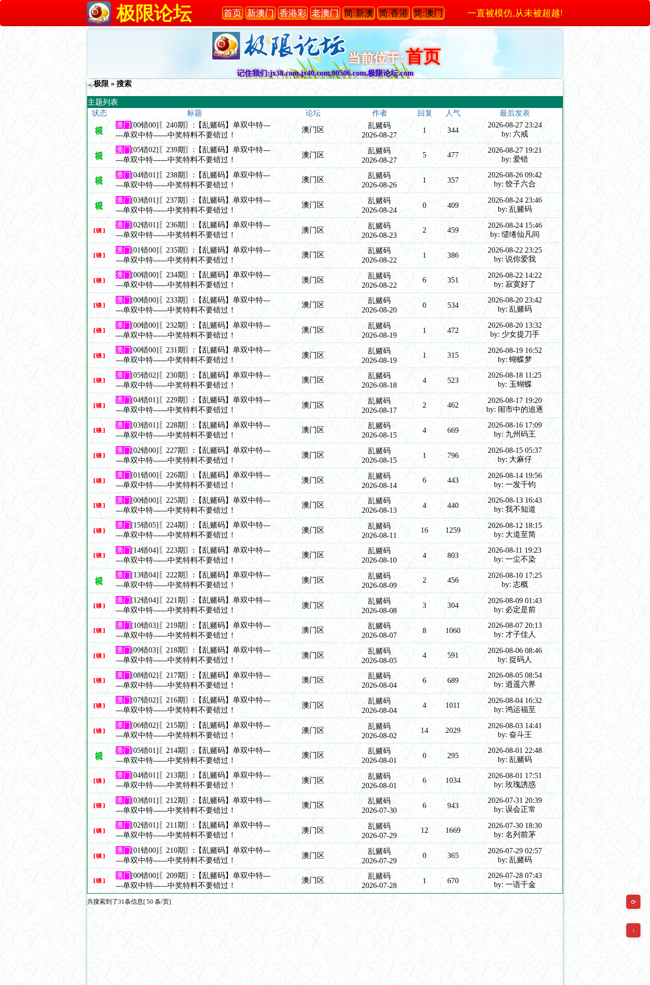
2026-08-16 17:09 (515, 425)
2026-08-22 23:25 (515, 250)
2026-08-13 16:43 (515, 500)
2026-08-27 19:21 (515, 150)
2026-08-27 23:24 (515, 125)
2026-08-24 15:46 (515, 225)
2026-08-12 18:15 (515, 525)
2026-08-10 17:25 (515, 575)
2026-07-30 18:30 (515, 825)
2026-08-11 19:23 (515, 550)
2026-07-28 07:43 (515, 875)
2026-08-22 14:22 (515, 275)
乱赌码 (379, 125)
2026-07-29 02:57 (515, 851)
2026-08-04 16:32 (515, 700)
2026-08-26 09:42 (515, 175)
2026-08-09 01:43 (515, 600)
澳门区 (313, 130)
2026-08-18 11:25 (515, 375)
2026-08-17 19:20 (515, 400)
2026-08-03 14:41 (515, 726)
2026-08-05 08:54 (515, 675)
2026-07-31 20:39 (515, 800)
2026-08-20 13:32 (515, 325)
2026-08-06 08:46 (515, 650)
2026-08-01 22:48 (515, 750)
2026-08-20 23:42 (515, 300)
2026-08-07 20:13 (515, 625)
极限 (101, 83)
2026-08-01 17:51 (515, 775)
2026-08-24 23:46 (515, 200)
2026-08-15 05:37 (515, 450)
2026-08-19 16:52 (515, 350)
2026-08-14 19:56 (515, 475)
